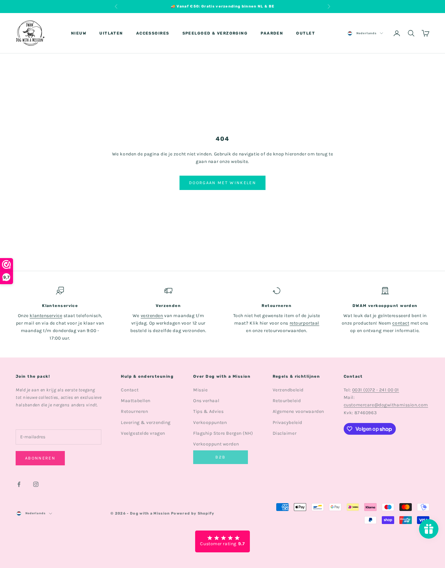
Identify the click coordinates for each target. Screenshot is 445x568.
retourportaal (304, 323)
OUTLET (305, 33)
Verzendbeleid (288, 390)
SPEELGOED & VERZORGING (215, 33)
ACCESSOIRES (152, 33)
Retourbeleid (287, 400)
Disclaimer (285, 433)
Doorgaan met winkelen (222, 182)
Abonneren (40, 458)
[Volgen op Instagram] (36, 484)
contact (400, 323)
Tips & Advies (208, 411)
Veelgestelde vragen (143, 433)
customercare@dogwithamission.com (386, 405)
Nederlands (366, 33)
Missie (200, 390)
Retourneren (134, 411)
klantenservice (46, 315)
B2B (220, 457)
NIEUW (78, 33)
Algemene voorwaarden (298, 411)
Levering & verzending (146, 422)
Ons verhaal (206, 400)
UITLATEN (111, 33)
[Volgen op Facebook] (19, 484)
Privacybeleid (287, 422)
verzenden (152, 315)
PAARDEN (272, 33)
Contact (129, 390)
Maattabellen (136, 400)
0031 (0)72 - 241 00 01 (375, 390)
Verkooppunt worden (216, 444)
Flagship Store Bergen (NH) (223, 433)
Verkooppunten (210, 422)
